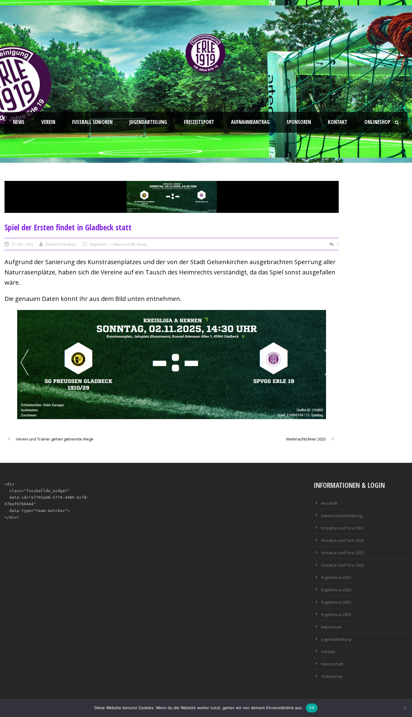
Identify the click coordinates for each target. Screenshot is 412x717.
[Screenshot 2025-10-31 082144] (172, 197)
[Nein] (404, 708)
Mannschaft (332, 664)
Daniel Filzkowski (61, 244)
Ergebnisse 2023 (336, 577)
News (18, 121)
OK (312, 707)
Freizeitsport (199, 121)
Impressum (331, 627)
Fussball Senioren (92, 121)
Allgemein (98, 244)
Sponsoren (299, 121)
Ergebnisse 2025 (336, 602)
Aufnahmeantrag (250, 121)
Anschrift (329, 503)
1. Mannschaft (122, 244)
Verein (48, 121)
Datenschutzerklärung (341, 515)
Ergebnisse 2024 (336, 589)
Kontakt (337, 121)
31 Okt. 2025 (22, 244)
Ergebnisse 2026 (336, 614)
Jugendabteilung (148, 121)
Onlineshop (377, 121)
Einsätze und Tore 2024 (342, 540)
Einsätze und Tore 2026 (342, 565)
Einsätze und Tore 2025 (342, 552)
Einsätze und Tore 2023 (342, 528)
